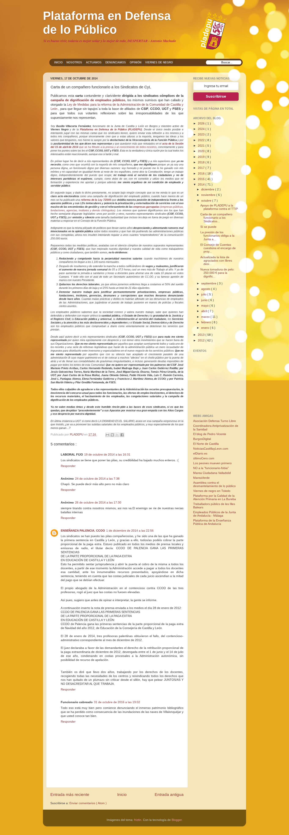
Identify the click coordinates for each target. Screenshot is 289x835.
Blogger (177, 819)
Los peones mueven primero (212, 463)
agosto (206, 289)
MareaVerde (201, 477)
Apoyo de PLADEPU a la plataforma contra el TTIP (219, 207)
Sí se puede (208, 226)
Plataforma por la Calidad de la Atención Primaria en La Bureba (214, 497)
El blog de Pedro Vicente (209, 434)
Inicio (122, 794)
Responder (68, 466)
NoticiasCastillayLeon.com (210, 448)
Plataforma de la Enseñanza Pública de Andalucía (212, 522)
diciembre (208, 189)
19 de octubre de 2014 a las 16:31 (107, 454)
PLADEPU (77, 434)
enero (205, 327)
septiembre (209, 283)
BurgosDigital (202, 439)
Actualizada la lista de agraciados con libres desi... (216, 261)
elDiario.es (200, 453)
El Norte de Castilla (206, 443)
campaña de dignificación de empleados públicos (88, 100)
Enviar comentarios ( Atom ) (88, 803)
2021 (201, 145)
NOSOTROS (74, 62)
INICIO (58, 62)
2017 (201, 167)
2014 (201, 184)
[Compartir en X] (117, 435)
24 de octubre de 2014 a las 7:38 (97, 478)
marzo (206, 316)
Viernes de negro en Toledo (211, 491)
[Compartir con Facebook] (122, 435)
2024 (201, 129)
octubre (206, 200)
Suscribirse (216, 96)
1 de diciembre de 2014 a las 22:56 (130, 530)
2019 (201, 156)
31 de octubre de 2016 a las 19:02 (117, 702)
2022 (201, 140)
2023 (201, 134)
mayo (205, 305)
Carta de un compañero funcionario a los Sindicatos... (216, 218)
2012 (201, 340)
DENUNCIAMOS (115, 62)
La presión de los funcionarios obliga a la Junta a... (217, 236)
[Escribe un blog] (112, 435)
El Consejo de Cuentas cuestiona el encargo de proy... (218, 248)
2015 (201, 179)
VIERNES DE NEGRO (159, 62)
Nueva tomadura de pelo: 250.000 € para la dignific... (217, 273)
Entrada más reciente (69, 794)
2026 (201, 123)
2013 (201, 334)
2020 (201, 151)
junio (204, 300)
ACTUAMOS (94, 62)
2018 (201, 162)
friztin (137, 819)
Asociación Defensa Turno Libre (214, 421)
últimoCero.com (203, 458)
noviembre (208, 194)
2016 (201, 173)
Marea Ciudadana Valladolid (212, 473)
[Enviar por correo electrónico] (107, 435)
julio (204, 294)
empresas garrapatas (146, 206)
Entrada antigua (169, 794)
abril (204, 311)
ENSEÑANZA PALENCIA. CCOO (83, 530)
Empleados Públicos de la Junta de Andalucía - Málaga (214, 514)
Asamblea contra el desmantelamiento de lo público (214, 484)
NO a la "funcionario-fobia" (211, 468)
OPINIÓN (135, 62)
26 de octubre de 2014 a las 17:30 (98, 502)
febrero (206, 322)
